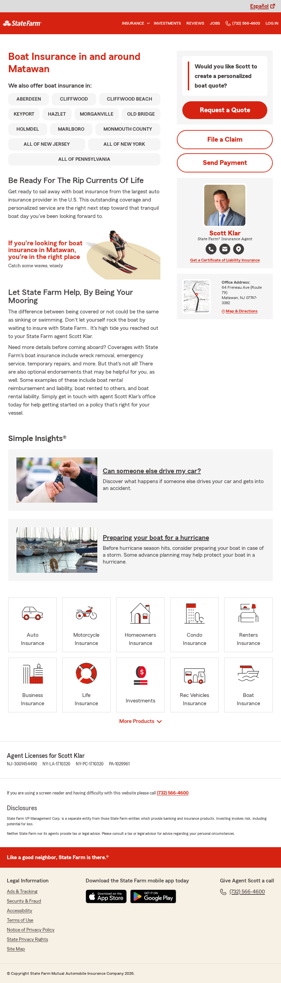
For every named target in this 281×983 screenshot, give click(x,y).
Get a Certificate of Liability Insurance (225, 260)
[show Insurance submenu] (147, 23)
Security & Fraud (24, 901)
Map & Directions (242, 311)
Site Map (16, 949)
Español (259, 6)
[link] (22, 23)
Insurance (133, 23)
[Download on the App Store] (106, 896)
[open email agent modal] (224, 250)
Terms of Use (20, 920)
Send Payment (225, 162)
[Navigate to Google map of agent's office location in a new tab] (238, 249)
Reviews (195, 23)
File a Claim (225, 139)
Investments (167, 23)
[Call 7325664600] (211, 249)
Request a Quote (225, 110)
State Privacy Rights (27, 939)
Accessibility (19, 910)
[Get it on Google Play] (153, 896)
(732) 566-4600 (246, 23)
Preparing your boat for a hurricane (156, 537)
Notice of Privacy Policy (30, 930)
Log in (272, 23)
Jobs (215, 23)
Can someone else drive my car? (152, 471)
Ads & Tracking (22, 891)
